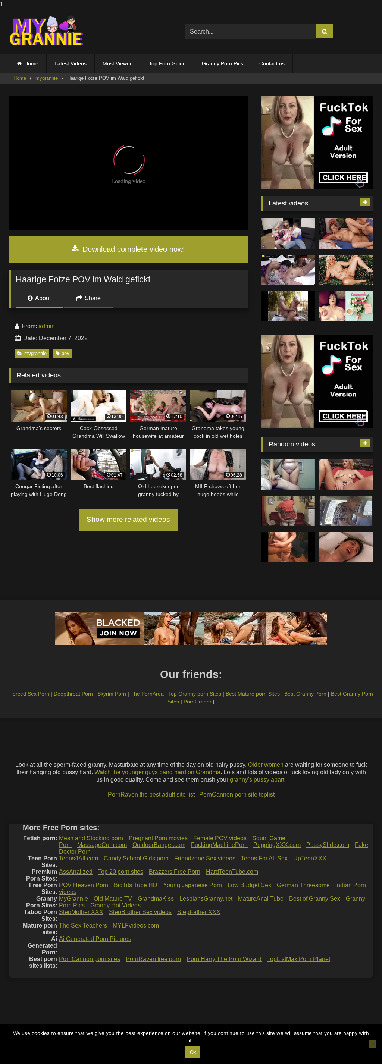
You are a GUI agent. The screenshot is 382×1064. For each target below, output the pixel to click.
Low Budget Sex (249, 885)
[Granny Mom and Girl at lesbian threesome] (288, 270)
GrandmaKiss (156, 898)
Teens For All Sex (264, 858)
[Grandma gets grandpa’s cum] (288, 474)
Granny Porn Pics (222, 63)
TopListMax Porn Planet (298, 959)
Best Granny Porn (305, 694)
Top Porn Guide (167, 63)
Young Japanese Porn (192, 885)
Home (31, 63)
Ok (193, 1052)
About (42, 298)
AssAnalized (76, 872)
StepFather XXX (198, 912)
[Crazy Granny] (346, 547)
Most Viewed (118, 63)
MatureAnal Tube (261, 898)
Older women (266, 765)
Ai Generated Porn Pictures (95, 939)
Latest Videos (70, 63)
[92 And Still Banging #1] (288, 547)
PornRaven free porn (153, 959)
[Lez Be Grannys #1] (288, 306)
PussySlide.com (327, 845)
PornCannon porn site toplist (237, 794)
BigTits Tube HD (135, 885)
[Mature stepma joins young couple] (288, 233)
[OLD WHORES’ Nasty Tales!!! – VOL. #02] (288, 511)
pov (65, 353)
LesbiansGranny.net (205, 898)
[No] (372, 1044)
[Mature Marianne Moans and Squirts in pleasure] (346, 270)
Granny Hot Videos (115, 905)
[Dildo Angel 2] (346, 306)
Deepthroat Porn (73, 694)
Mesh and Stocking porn (91, 838)
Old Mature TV (113, 898)
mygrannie (46, 78)
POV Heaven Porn (83, 885)
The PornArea (147, 694)
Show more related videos (128, 519)
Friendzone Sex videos (204, 858)
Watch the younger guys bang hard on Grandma (157, 772)
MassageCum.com (102, 845)
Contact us (272, 63)
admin (46, 326)
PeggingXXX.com (277, 845)
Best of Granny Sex (314, 898)
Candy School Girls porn (136, 858)
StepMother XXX (81, 912)
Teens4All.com (78, 858)
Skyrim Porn (111, 694)
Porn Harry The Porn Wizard (224, 959)
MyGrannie (73, 898)
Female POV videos (220, 838)
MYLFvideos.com (136, 925)
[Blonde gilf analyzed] (346, 474)
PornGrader (198, 701)
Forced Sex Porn (29, 694)
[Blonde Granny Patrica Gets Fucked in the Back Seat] (346, 511)
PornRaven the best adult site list (151, 794)
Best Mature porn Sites (253, 694)
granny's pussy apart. (258, 779)
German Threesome (303, 885)
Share (92, 298)
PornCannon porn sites (89, 959)
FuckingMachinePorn (219, 845)
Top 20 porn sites (120, 872)
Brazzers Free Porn (174, 872)
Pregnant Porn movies (158, 838)
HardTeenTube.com (232, 872)
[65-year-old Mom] (346, 233)
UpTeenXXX (309, 858)
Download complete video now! (132, 249)
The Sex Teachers (83, 925)
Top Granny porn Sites (194, 694)
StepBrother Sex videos (140, 912)
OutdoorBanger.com (158, 845)
